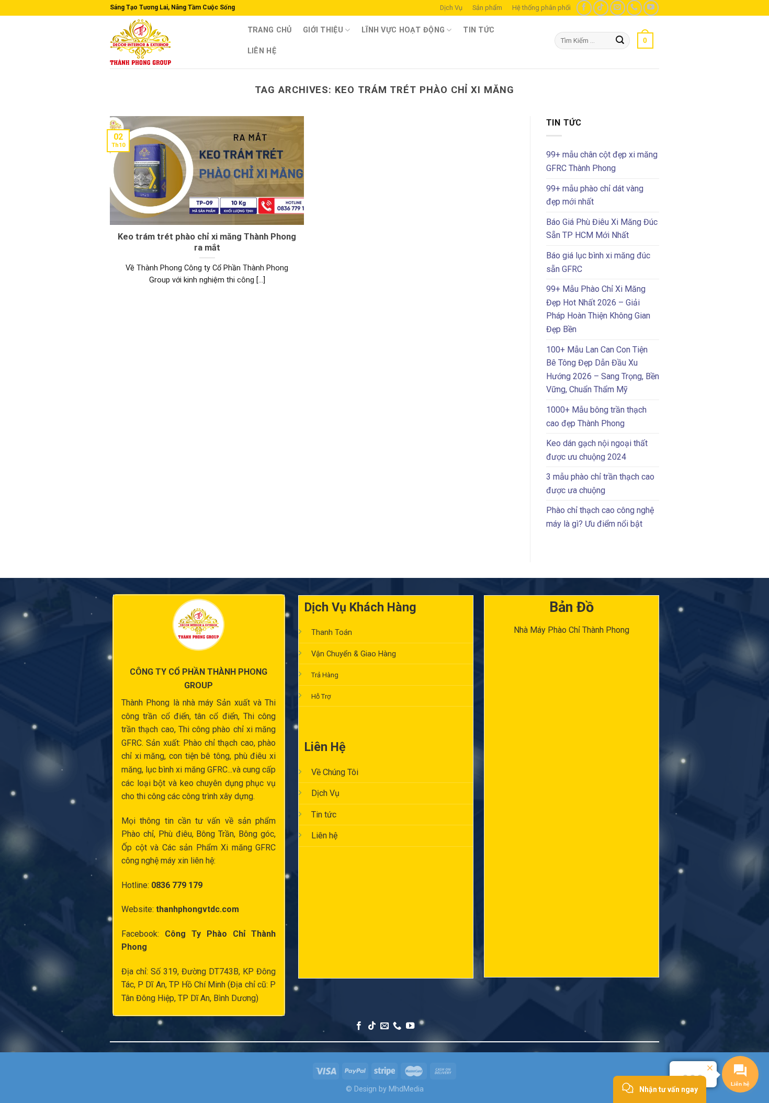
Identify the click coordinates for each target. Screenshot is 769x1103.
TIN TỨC (478, 30)
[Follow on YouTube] (651, 7)
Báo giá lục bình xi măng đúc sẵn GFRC (598, 262)
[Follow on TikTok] (600, 7)
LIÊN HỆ (261, 51)
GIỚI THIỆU (323, 30)
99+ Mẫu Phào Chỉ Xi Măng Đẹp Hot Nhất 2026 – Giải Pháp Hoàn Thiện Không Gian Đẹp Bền (598, 309)
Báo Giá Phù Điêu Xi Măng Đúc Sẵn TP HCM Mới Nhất (602, 229)
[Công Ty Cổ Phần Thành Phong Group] (168, 42)
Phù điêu (175, 834)
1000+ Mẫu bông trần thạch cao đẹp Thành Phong (596, 416)
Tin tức (323, 815)
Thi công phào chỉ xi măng (227, 729)
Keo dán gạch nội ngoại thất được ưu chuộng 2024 (597, 450)
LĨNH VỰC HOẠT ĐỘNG (403, 30)
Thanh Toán (331, 632)
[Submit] (620, 41)
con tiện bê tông (199, 756)
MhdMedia (406, 1089)
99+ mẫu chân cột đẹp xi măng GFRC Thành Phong (602, 161)
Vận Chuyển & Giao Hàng (353, 654)
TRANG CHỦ (269, 30)
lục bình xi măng (175, 770)
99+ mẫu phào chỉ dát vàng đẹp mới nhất (594, 195)
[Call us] (634, 7)
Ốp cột (134, 847)
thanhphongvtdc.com (197, 909)
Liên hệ (324, 835)
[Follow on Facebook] (584, 7)
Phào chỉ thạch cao (218, 743)
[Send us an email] (617, 7)
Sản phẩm (487, 8)
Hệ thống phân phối (541, 8)
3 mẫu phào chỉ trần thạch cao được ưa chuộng (600, 483)
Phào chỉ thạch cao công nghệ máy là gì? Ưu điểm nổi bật (600, 517)
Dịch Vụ (451, 8)
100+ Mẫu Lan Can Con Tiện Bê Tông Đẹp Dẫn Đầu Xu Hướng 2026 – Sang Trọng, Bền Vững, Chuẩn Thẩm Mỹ (602, 370)
